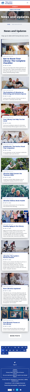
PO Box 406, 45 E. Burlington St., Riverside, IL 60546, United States (15, 380)
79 (6, 350)
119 (3, 353)
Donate (15, 7)
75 (18, 347)
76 (22, 347)
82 (17, 350)
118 (24, 350)
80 (10, 350)
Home (8, 24)
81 (13, 350)
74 (15, 347)
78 (2, 350)
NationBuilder (14, 385)
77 (25, 347)
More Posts (15, 336)
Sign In (15, 364)
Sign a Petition (15, 9)
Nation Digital (22, 385)
